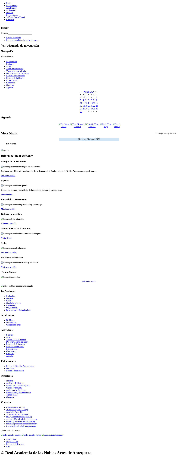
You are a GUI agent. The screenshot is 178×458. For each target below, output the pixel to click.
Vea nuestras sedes (8, 252)
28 (92, 109)
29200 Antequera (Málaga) (17, 410)
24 (81, 109)
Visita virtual (6, 238)
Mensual (77, 126)
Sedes (8, 301)
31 (81, 111)
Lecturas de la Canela (15, 78)
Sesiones (9, 64)
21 (92, 106)
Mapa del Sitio (12, 442)
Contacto (10, 19)
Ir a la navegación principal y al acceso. (22, 40)
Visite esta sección (8, 223)
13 (89, 103)
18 (84, 106)
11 (84, 103)
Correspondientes (13, 325)
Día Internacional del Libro (17, 73)
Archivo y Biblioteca (14, 383)
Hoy (106, 126)
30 (97, 109)
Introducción (11, 62)
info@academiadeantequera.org (19, 417)
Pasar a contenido (13, 38)
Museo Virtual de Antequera (17, 385)
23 (97, 106)
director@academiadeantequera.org (20, 421)
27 (89, 109)
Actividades (11, 10)
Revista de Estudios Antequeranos (20, 366)
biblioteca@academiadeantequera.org (21, 424)
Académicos (11, 8)
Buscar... (4, 33)
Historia (9, 298)
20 (89, 106)
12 (86, 103)
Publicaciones (12, 15)
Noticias (9, 12)
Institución (10, 296)
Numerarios (11, 322)
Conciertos (10, 83)
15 (94, 103)
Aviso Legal (11, 439)
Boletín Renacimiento (15, 371)
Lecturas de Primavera (15, 76)
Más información (8, 175)
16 (97, 103)
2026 (92, 92)
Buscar (117, 126)
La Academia (11, 5)
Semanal (92, 126)
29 (94, 109)
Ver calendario (7, 194)
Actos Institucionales (14, 69)
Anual (63, 126)
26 (86, 109)
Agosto (87, 92)
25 (84, 109)
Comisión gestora (13, 303)
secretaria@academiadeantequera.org (21, 419)
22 (94, 106)
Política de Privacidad (15, 444)
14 (92, 103)
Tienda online (11, 395)
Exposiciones (11, 80)
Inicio (8, 3)
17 (81, 106)
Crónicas (10, 85)
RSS (8, 446)
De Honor (10, 320)
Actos (8, 66)
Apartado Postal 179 (14, 412)
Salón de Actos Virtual (15, 17)
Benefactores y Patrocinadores (18, 310)
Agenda (9, 87)
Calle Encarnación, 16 (15, 407)
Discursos (10, 368)
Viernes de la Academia (16, 71)
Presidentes (11, 305)
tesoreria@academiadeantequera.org (21, 426)
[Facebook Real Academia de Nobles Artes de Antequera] (52, 435)
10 (81, 103)
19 (86, 106)
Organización (11, 308)
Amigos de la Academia (16, 390)
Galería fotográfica (14, 388)
